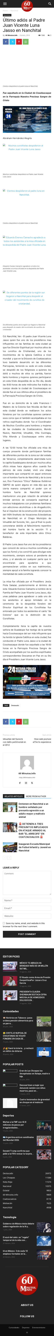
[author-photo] (27, 769)
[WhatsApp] (26, 42)
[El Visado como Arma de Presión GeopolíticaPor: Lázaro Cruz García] (10, 981)
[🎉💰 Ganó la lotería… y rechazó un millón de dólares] (44, 1052)
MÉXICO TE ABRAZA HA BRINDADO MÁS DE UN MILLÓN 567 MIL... (34, 966)
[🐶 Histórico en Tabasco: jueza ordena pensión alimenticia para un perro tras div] (44, 1021)
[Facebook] (6, 42)
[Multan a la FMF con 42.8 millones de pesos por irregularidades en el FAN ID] (44, 1126)
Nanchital (14, 10)
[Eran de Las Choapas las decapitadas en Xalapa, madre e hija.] (10, 1074)
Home (5, 10)
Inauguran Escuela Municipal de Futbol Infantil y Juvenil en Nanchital (35, 847)
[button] (5, 4)
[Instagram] (27, 783)
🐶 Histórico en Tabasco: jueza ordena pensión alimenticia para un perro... (18, 1021)
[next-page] (9, 858)
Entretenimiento (38, 1327)
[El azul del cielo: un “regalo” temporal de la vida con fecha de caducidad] (44, 1241)
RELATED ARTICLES (14, 796)
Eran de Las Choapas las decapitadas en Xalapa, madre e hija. (35, 1074)
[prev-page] (4, 858)
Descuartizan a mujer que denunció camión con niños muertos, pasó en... (32, 1088)
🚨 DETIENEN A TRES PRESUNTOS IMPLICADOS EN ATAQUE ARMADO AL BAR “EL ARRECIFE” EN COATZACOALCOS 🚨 (33, 830)
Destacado (15, 705)
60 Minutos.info (11, 35)
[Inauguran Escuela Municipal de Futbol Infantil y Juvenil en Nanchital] (10, 847)
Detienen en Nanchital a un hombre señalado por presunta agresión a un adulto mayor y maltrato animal (33, 810)
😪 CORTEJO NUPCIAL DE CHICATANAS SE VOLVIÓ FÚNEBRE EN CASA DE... (15, 1036)
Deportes (26, 1327)
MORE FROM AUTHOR (36, 796)
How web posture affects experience (42, 740)
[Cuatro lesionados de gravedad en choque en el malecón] (10, 1103)
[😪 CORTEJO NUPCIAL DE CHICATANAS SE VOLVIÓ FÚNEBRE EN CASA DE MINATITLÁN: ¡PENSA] (44, 1037)
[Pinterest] (19, 42)
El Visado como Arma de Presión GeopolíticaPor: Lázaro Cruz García (35, 980)
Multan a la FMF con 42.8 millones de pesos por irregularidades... (14, 1125)
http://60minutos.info (27, 777)
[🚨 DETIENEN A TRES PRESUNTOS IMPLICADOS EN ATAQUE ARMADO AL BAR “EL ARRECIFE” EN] (10, 827)
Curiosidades (14, 1327)
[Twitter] (12, 42)
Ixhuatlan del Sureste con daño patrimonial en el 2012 (14, 742)
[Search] (50, 4)
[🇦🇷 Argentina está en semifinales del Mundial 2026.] (44, 1141)
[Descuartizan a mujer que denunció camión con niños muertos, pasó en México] (10, 1089)
